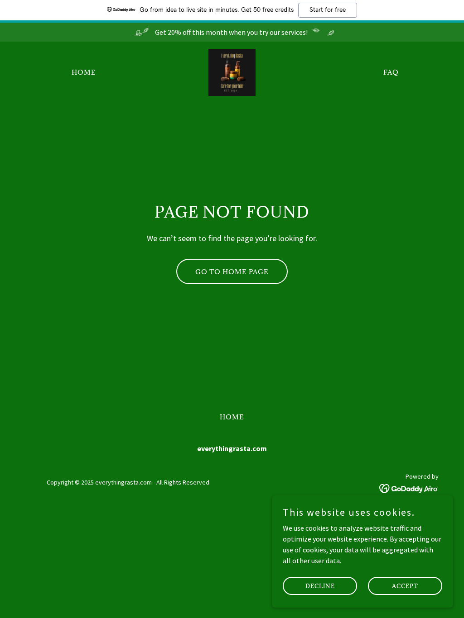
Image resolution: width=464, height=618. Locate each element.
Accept (405, 585)
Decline (320, 585)
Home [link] (84, 72)
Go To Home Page (232, 271)
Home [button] (232, 417)
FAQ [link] (391, 72)
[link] (232, 71)
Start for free (327, 10)
